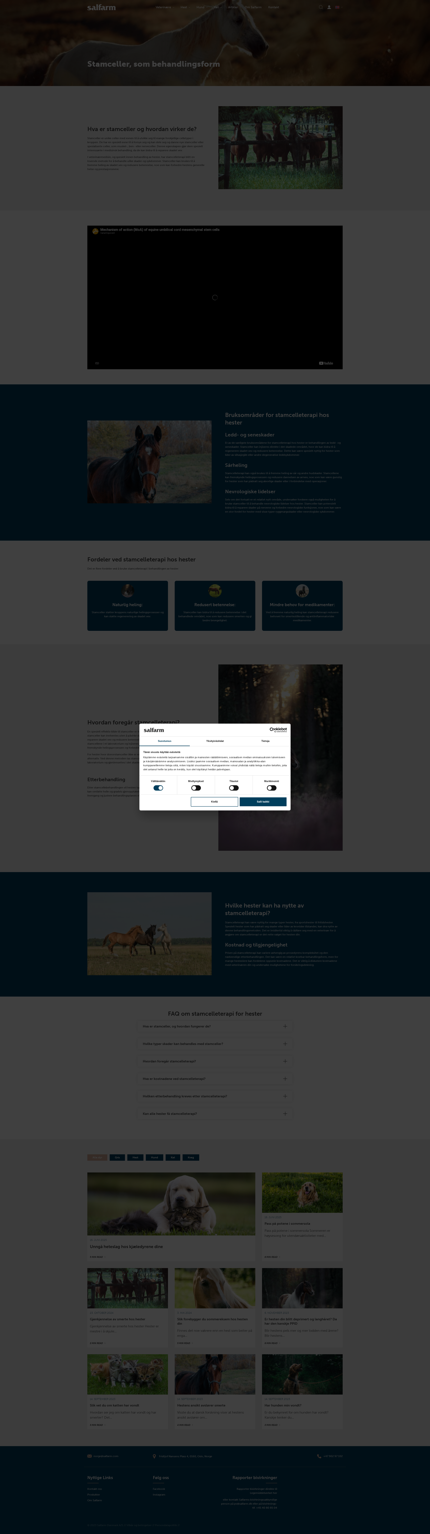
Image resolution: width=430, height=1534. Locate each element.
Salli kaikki (263, 801)
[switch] (196, 788)
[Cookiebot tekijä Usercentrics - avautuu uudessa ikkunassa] (272, 729)
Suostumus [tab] (164, 741)
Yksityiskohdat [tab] (215, 741)
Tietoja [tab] (265, 741)
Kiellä (214, 801)
